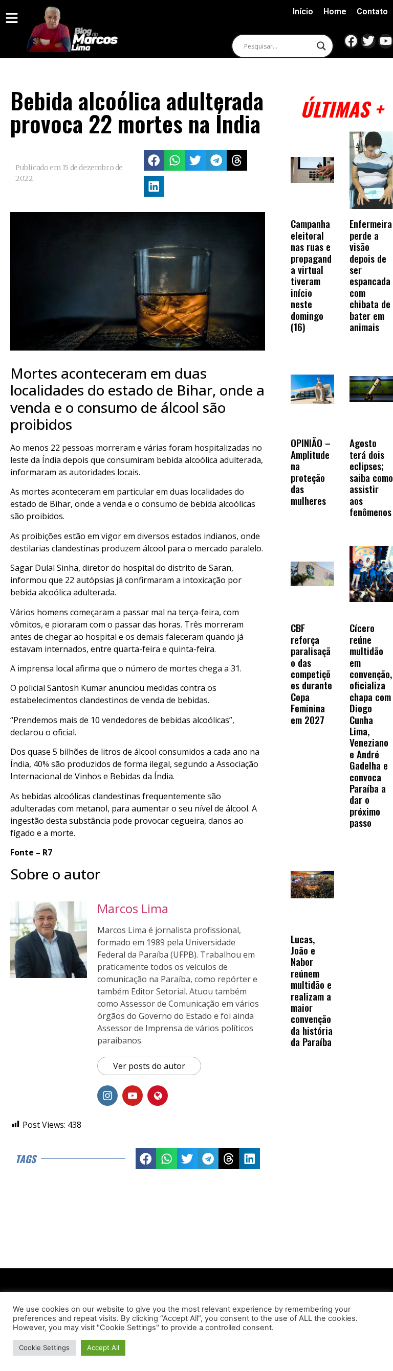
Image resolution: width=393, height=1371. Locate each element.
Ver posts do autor (149, 1066)
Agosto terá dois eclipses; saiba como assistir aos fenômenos (371, 477)
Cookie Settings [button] (44, 1347)
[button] (154, 160)
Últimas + (341, 108)
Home (334, 11)
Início (303, 11)
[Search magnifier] (321, 46)
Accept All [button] (103, 1347)
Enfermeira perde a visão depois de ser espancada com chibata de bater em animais (371, 275)
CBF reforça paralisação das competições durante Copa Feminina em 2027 (311, 673)
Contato (372, 11)
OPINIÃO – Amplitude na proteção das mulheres (311, 471)
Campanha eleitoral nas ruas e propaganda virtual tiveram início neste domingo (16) (311, 275)
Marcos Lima (132, 908)
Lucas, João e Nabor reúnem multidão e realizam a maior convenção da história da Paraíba (312, 991)
